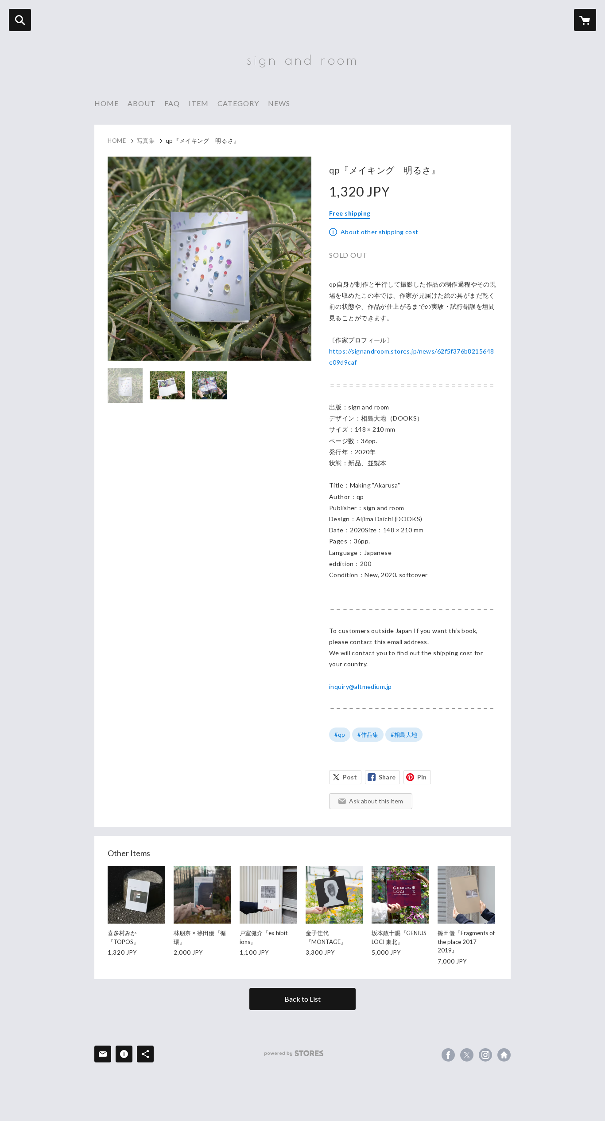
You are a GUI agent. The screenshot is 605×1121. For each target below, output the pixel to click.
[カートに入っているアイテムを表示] (585, 20)
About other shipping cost (380, 232)
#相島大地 (404, 734)
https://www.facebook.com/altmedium (448, 1055)
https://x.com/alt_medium (466, 1055)
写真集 (146, 140)
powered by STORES (294, 1053)
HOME (106, 103)
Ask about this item (376, 801)
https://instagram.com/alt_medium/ (485, 1055)
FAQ (172, 103)
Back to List (302, 999)
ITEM (199, 103)
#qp (339, 734)
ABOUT (141, 103)
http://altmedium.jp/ (504, 1055)
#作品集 (367, 734)
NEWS (279, 103)
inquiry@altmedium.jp (360, 686)
